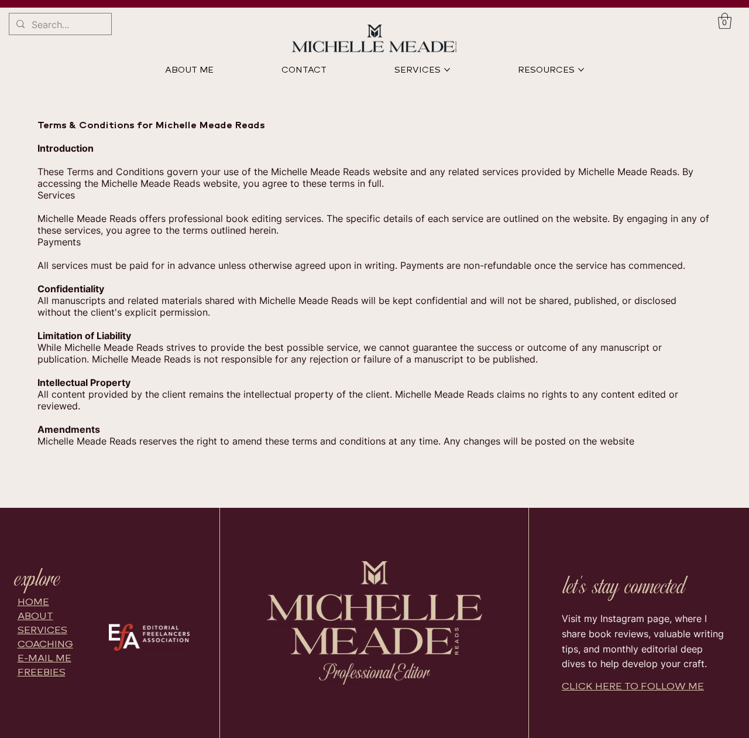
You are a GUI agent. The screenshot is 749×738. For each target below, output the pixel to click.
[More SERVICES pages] (447, 70)
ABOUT (35, 615)
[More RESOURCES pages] (581, 70)
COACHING (45, 644)
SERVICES (42, 630)
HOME (33, 601)
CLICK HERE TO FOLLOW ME (633, 686)
